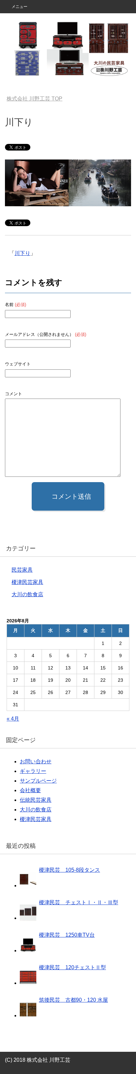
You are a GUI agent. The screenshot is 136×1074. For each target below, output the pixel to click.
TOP (34, 98)
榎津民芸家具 (27, 582)
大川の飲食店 (27, 594)
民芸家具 (22, 570)
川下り (22, 253)
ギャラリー (33, 771)
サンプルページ (38, 781)
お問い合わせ (35, 761)
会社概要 (30, 790)
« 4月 (13, 719)
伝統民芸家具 (35, 800)
